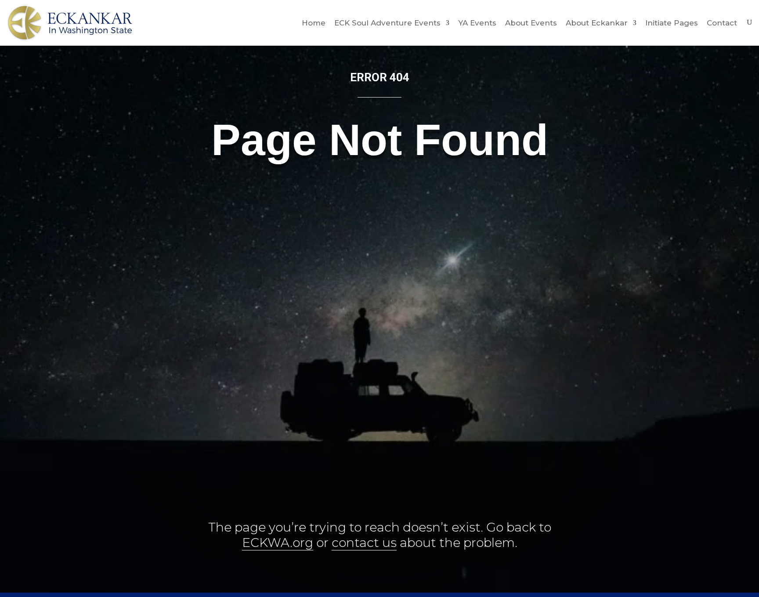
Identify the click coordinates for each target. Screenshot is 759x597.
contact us (364, 542)
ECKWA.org (277, 542)
